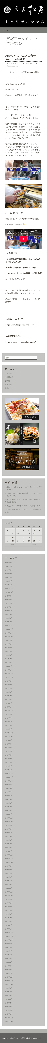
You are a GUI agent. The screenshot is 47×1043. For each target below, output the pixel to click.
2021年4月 (8, 759)
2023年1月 (8, 707)
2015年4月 (8, 1003)
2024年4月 (8, 659)
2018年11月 (9, 859)
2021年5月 (8, 755)
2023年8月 (8, 685)
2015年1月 (8, 1014)
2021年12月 (9, 733)
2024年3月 (8, 662)
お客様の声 (9, 377)
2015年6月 (8, 995)
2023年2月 (8, 703)
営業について (10, 388)
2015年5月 (8, 999)
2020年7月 (8, 792)
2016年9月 (8, 944)
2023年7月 (8, 688)
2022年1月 (8, 729)
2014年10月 (9, 1021)
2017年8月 (8, 903)
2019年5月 (8, 836)
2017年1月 (8, 929)
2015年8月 (8, 988)
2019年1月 (8, 851)
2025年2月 (8, 622)
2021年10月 (9, 736)
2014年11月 (9, 1018)
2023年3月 (8, 699)
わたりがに (28, 63)
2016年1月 (8, 973)
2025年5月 (8, 611)
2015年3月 (8, 1007)
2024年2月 (8, 666)
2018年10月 (9, 862)
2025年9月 (8, 596)
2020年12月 (9, 773)
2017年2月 (8, 925)
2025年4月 (8, 614)
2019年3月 (8, 844)
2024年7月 (8, 648)
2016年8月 (8, 947)
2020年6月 (8, 796)
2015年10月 (9, 984)
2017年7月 (8, 907)
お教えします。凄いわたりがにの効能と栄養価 (22, 506)
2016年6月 (8, 955)
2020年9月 (8, 785)
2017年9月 (8, 899)
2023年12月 (9, 674)
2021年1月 (8, 770)
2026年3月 (8, 577)
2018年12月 (9, 855)
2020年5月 (8, 799)
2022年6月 (8, 722)
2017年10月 (9, 896)
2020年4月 (8, 803)
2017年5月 (8, 914)
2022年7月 (8, 718)
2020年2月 (8, 810)
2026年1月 (8, 585)
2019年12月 (9, 818)
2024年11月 (9, 633)
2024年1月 (8, 670)
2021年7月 (8, 748)
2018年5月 (8, 881)
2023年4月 (8, 696)
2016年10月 (9, 940)
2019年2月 (8, 847)
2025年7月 (8, 603)
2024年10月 (9, 637)
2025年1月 (8, 625)
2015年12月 (9, 977)
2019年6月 (8, 833)
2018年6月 (8, 877)
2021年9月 (8, 740)
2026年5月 (8, 570)
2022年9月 (8, 714)
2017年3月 (8, 921)
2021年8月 (8, 744)
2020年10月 (9, 781)
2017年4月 (8, 918)
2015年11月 (9, 981)
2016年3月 (8, 966)
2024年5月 (8, 655)
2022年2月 (8, 725)
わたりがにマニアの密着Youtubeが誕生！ (20, 57)
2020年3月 (8, 807)
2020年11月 (9, 777)
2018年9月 (8, 866)
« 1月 (13, 544)
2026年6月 (8, 566)
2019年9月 (8, 825)
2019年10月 (9, 822)
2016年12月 (9, 933)
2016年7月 (8, 951)
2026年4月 (8, 574)
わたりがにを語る (19, 1038)
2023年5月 (8, 692)
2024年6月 (8, 651)
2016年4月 (8, 962)
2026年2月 (8, 581)
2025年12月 (9, 588)
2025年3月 (8, 618)
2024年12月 (9, 629)
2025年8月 (8, 600)
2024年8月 (8, 644)
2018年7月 (8, 873)
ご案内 (7, 381)
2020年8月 (8, 788)
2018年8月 (8, 870)
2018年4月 (8, 884)
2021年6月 (8, 751)
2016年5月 (8, 958)
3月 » (34, 544)
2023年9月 (8, 681)
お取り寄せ (9, 373)
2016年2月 (8, 970)
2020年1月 (8, 814)
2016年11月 (9, 936)
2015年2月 (8, 1010)
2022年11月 (9, 711)
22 (7, 541)
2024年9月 (8, 640)
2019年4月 (8, 840)
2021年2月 (8, 766)
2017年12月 (9, 892)
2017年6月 (8, 910)
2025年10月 (9, 592)
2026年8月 (8, 563)
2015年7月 (8, 992)
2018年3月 (8, 888)
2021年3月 (8, 762)
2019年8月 (8, 829)
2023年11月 (9, 677)
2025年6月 (8, 607)
